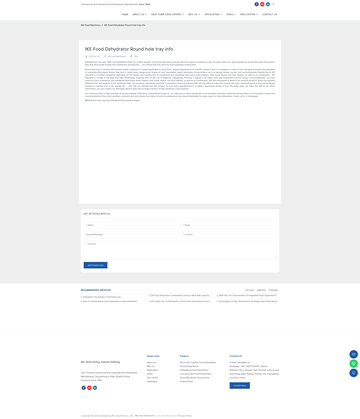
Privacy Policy (185, 415)
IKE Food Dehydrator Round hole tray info (124, 25)
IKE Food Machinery (91, 25)
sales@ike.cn (243, 362)
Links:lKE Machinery (166, 415)
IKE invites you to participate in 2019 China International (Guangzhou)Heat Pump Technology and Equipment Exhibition (181, 301)
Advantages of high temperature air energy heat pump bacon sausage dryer (249, 301)
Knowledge (273, 290)
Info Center (249, 290)
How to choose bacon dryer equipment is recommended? (110, 301)
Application (261, 290)
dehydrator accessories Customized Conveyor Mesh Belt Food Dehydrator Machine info (102, 297)
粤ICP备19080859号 (145, 415)
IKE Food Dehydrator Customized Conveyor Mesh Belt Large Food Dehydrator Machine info (181, 295)
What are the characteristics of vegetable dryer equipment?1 (247, 295)
